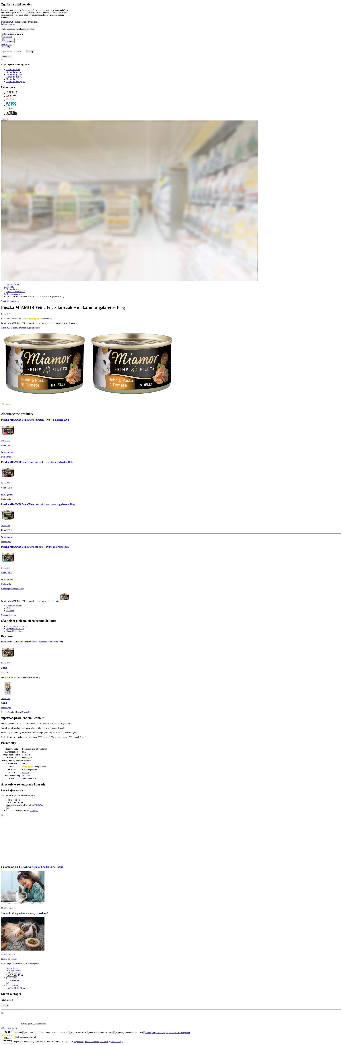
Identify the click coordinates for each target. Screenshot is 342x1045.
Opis (8, 608)
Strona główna (12, 284)
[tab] (16, 626)
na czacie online (20, 805)
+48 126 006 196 (13, 800)
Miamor (25, 772)
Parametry (10, 610)
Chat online (11, 978)
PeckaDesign (117, 1041)
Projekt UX (78, 1041)
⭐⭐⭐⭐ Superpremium (40, 319)
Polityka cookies (8, 24)
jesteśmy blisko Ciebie (15, 988)
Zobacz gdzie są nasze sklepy (33, 1023)
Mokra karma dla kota (15, 291)
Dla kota (10, 287)
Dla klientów (6, 1000)
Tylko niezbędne (8, 29)
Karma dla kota (12, 289)
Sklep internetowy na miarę (96, 1041)
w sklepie (34, 810)
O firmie (5, 1006)
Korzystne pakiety (14, 606)
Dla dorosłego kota (14, 294)
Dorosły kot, (16, 319)
